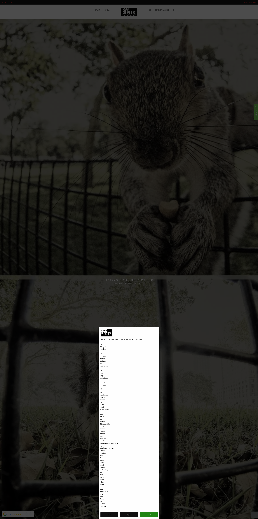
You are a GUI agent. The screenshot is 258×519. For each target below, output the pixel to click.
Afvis (109, 515)
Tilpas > (129, 515)
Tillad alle (148, 515)
